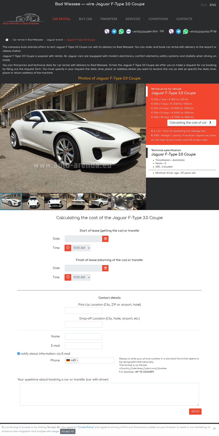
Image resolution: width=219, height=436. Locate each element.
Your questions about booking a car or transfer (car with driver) (62, 379)
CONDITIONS (158, 19)
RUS (204, 5)
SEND (195, 411)
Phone (55, 360)
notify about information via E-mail (45, 353)
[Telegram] (114, 31)
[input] (83, 239)
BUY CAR (85, 19)
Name (55, 336)
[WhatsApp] (121, 31)
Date (56, 238)
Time (56, 248)
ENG (213, 5)
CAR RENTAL (61, 19)
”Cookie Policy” (85, 427)
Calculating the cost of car (189, 122)
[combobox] (72, 360)
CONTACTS (184, 19)
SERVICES (133, 19)
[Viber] (107, 31)
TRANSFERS (108, 19)
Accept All (68, 431)
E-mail (55, 345)
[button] (33, 201)
